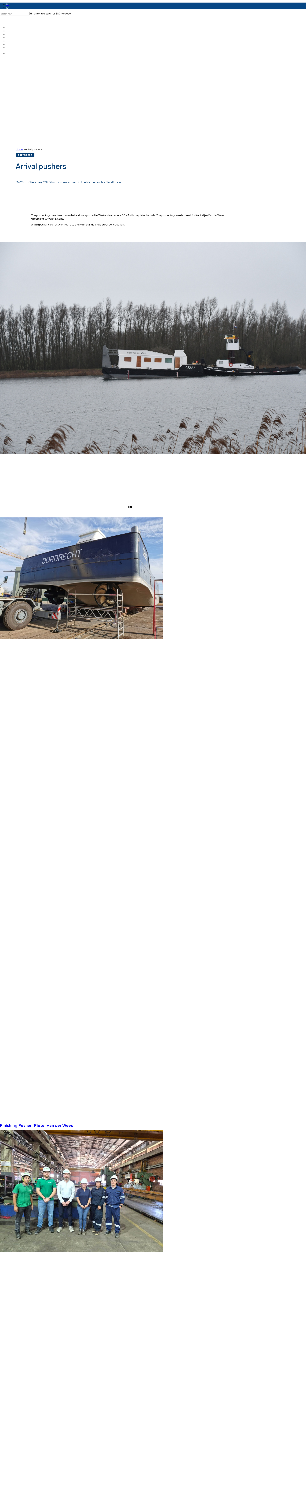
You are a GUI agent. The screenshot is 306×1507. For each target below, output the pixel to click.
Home (19, 149)
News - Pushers (129, 513)
